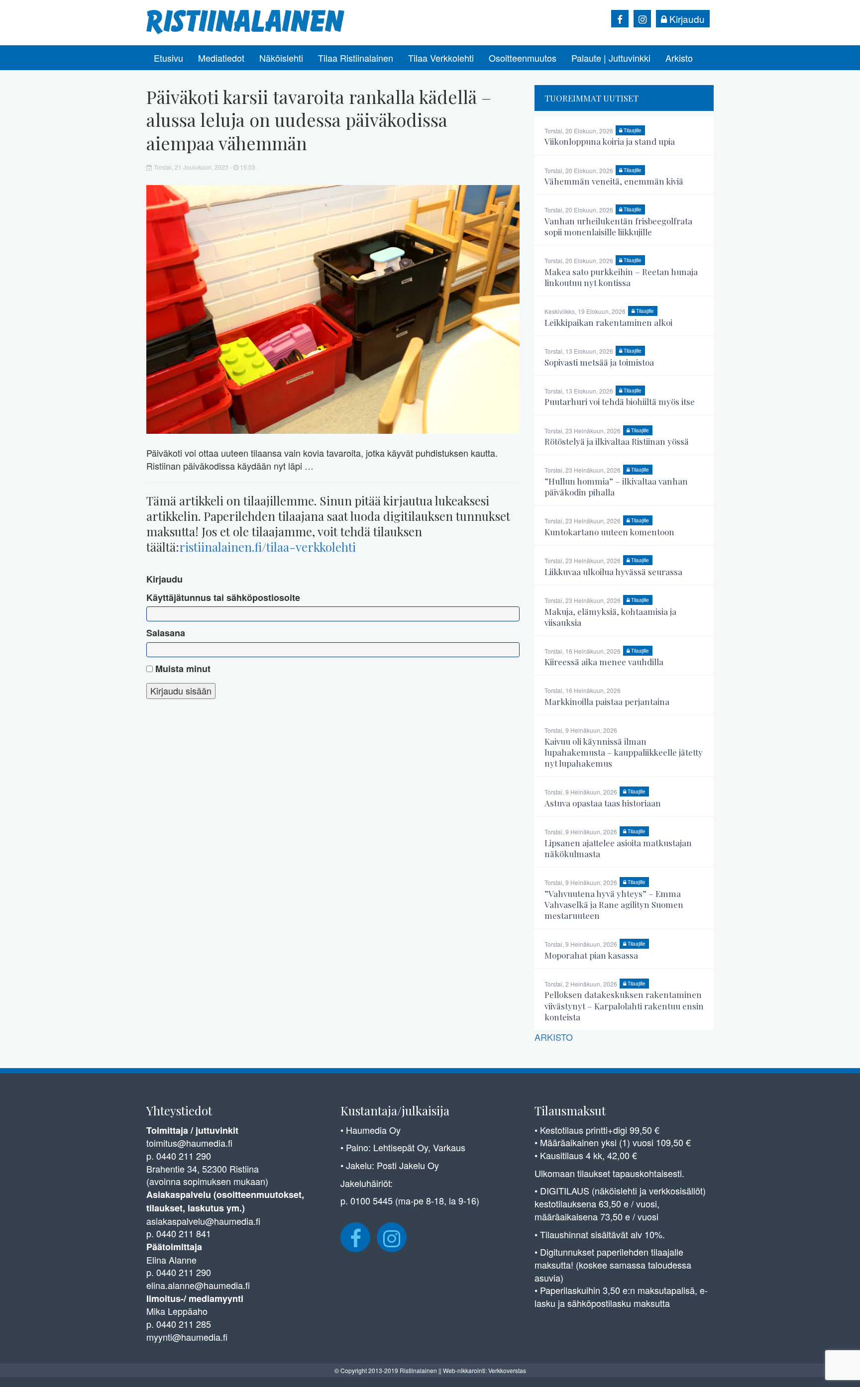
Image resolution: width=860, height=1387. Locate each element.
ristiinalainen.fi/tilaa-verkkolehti (267, 547)
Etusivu (168, 57)
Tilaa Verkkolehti (441, 57)
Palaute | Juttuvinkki (610, 57)
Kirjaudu (686, 18)
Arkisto (679, 57)
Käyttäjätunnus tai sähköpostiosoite (223, 598)
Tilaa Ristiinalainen (355, 57)
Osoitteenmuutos (522, 57)
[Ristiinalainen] (245, 20)
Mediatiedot (221, 57)
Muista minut (182, 669)
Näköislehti (281, 57)
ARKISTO (554, 1036)
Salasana (165, 633)
